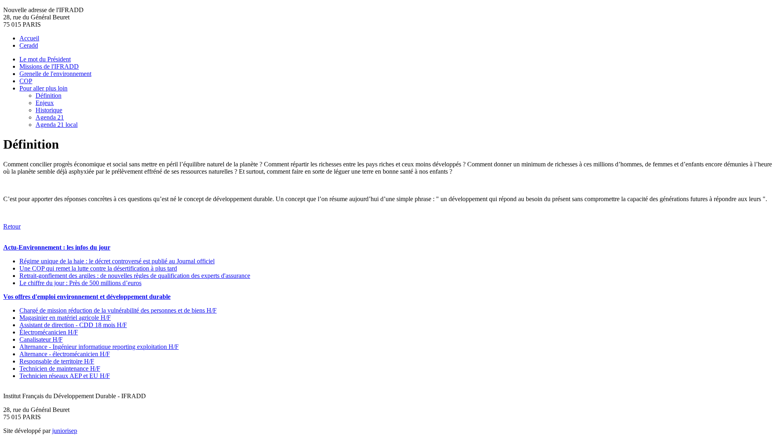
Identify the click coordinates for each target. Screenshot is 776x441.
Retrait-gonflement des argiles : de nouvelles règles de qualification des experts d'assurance (134, 275)
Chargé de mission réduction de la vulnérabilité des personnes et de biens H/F (118, 310)
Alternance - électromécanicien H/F (64, 354)
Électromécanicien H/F (48, 332)
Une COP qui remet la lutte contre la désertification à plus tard (98, 268)
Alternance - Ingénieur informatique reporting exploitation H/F (99, 346)
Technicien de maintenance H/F (59, 368)
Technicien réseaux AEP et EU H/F (64, 375)
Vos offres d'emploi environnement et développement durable (87, 296)
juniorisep (64, 430)
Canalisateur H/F (41, 339)
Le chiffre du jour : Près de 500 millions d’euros (80, 282)
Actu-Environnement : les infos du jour (56, 247)
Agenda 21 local (57, 124)
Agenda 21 (50, 117)
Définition (48, 95)
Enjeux (45, 102)
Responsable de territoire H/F (56, 361)
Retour (12, 226)
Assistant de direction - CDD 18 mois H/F (73, 324)
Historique (49, 110)
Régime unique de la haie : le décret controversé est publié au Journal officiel (117, 261)
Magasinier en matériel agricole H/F (65, 317)
